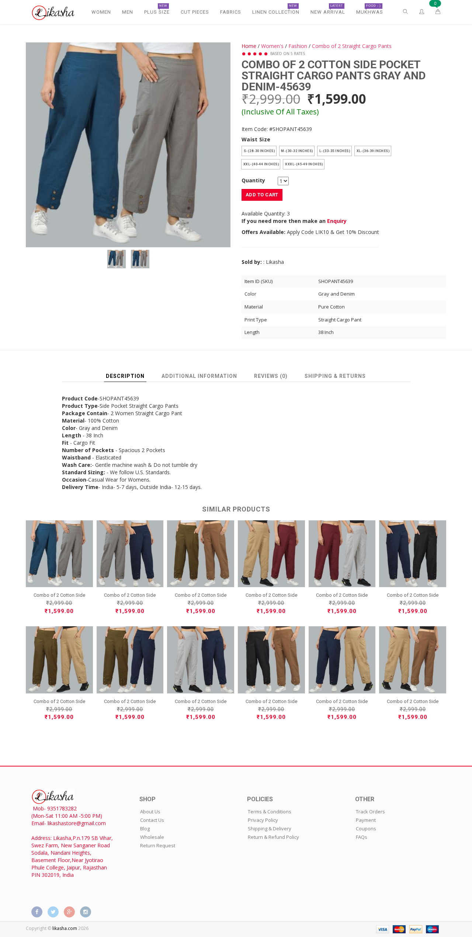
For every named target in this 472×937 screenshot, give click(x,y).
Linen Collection (275, 9)
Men (127, 12)
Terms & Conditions (269, 811)
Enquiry (337, 220)
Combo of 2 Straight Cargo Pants (352, 45)
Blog (145, 828)
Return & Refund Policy (273, 837)
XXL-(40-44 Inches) (261, 164)
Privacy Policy (263, 820)
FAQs (361, 837)
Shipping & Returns (335, 376)
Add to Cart (262, 194)
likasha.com (64, 928)
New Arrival (327, 9)
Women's (272, 45)
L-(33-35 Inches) (334, 151)
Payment (366, 820)
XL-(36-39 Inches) (373, 151)
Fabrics (230, 12)
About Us (150, 811)
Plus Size (157, 9)
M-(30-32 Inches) (297, 151)
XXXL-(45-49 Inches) (303, 164)
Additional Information (199, 376)
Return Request (157, 845)
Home (249, 45)
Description (125, 376)
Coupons (366, 828)
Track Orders (370, 811)
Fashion (297, 45)
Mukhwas (369, 9)
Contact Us (152, 820)
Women (101, 12)
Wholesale (152, 837)
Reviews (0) (271, 376)
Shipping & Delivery (269, 828)
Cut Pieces (195, 12)
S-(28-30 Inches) (259, 151)
